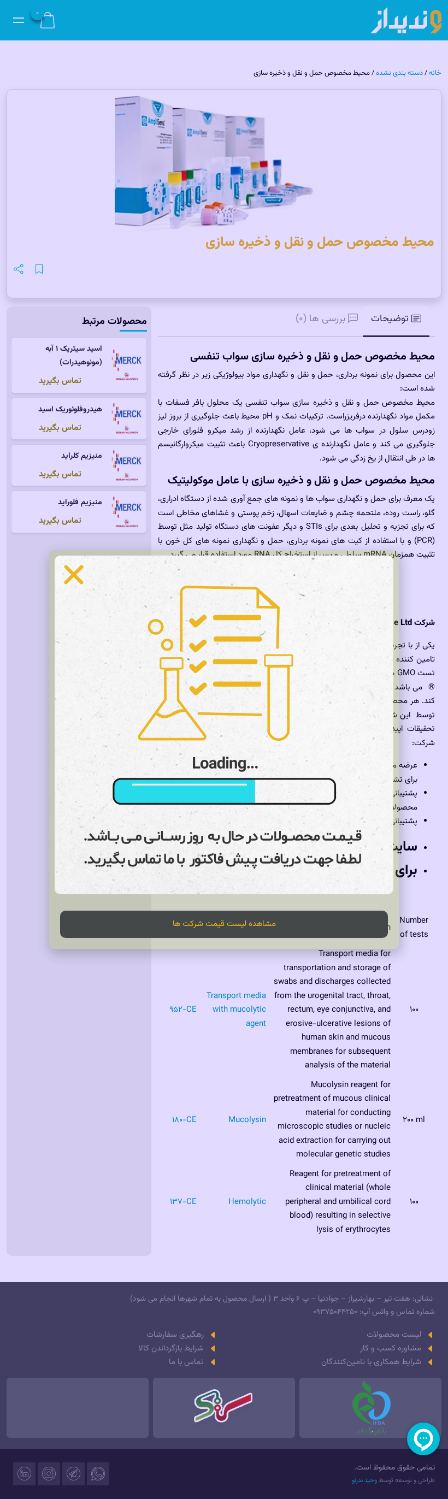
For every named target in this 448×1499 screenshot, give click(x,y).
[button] (73, 574)
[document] (224, 749)
